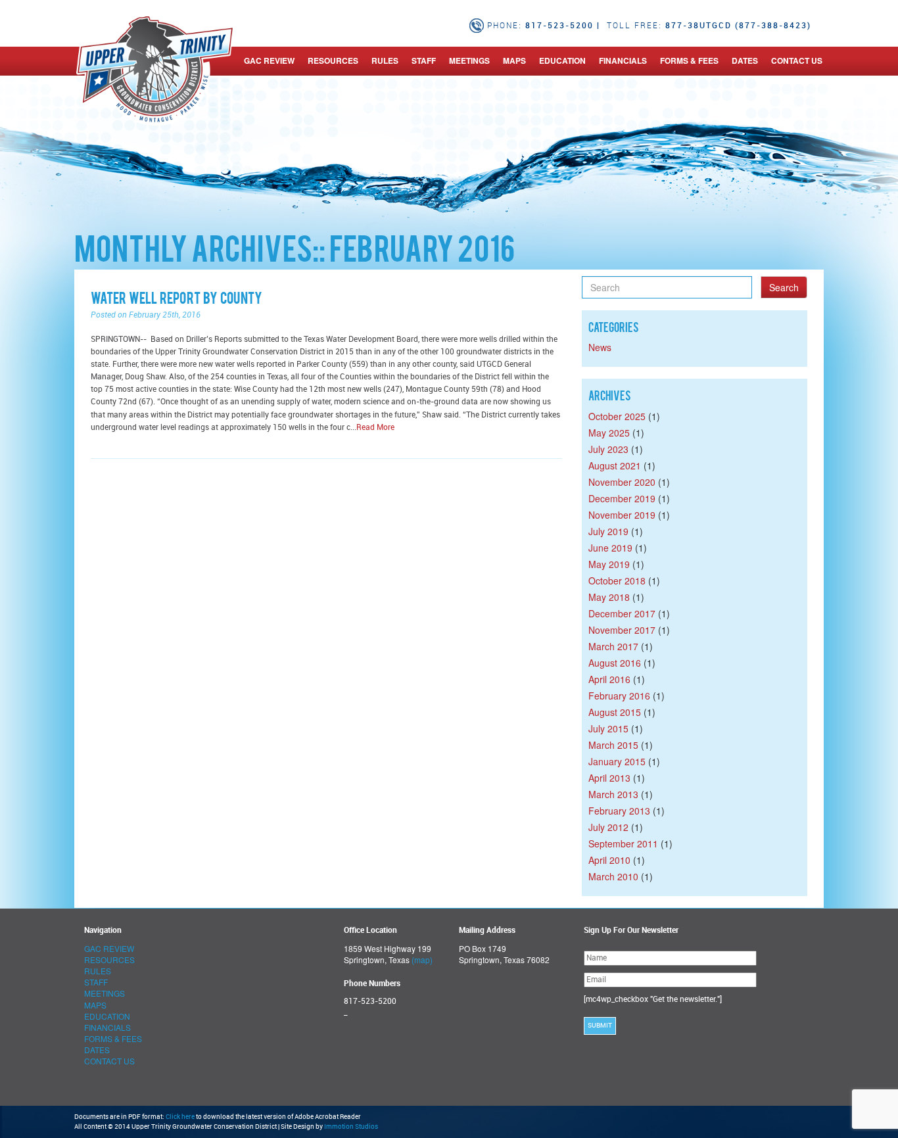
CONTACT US (796, 60)
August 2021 (614, 465)
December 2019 (621, 498)
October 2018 (617, 580)
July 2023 (608, 449)
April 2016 (609, 679)
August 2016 (614, 662)
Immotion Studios (351, 1127)
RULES (384, 60)
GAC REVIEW (269, 60)
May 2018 (609, 597)
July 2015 (608, 728)
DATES (745, 60)
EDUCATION (562, 60)
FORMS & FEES (689, 60)
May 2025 (609, 432)
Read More (375, 427)
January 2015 (617, 761)
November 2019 (621, 514)
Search (784, 287)
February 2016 (619, 695)
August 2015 (614, 712)
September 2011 (623, 843)
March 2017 (613, 646)
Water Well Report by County (176, 299)
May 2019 (609, 564)
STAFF (424, 60)
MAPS (514, 60)
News (599, 347)
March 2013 (613, 794)
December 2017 (621, 613)
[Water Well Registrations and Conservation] (76, 60)
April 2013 (609, 777)
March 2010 (613, 876)
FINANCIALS (623, 60)
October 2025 (617, 416)
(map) (422, 959)
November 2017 (621, 629)
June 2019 (610, 547)
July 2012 (608, 827)
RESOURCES (333, 60)
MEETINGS (469, 60)
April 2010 (609, 859)
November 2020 (621, 481)
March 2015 (613, 744)
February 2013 (619, 810)
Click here (180, 1117)
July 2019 (608, 531)
